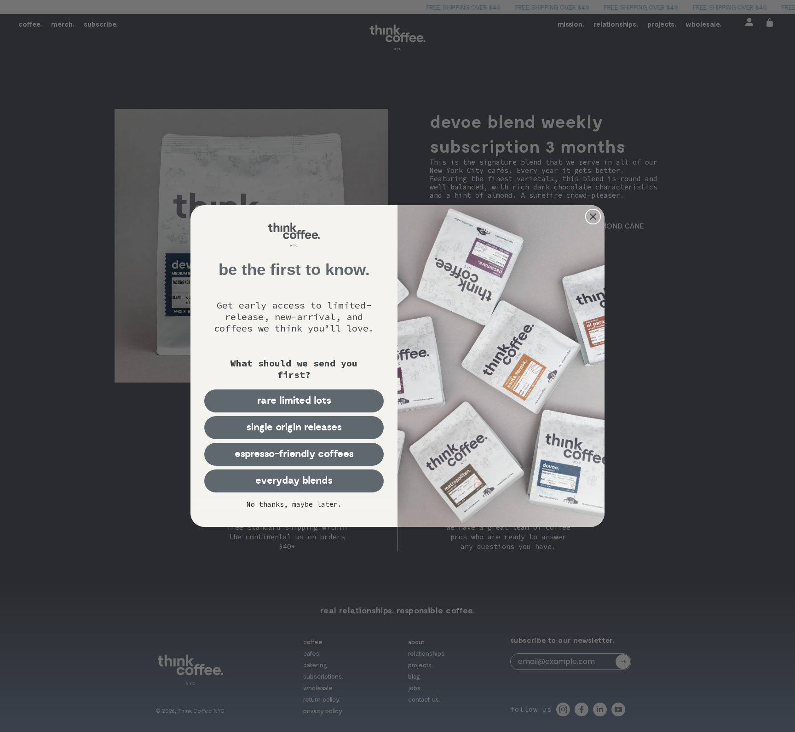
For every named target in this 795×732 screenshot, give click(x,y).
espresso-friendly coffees (294, 454)
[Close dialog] (593, 216)
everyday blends (294, 481)
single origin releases (294, 427)
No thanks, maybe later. (294, 504)
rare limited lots (294, 401)
